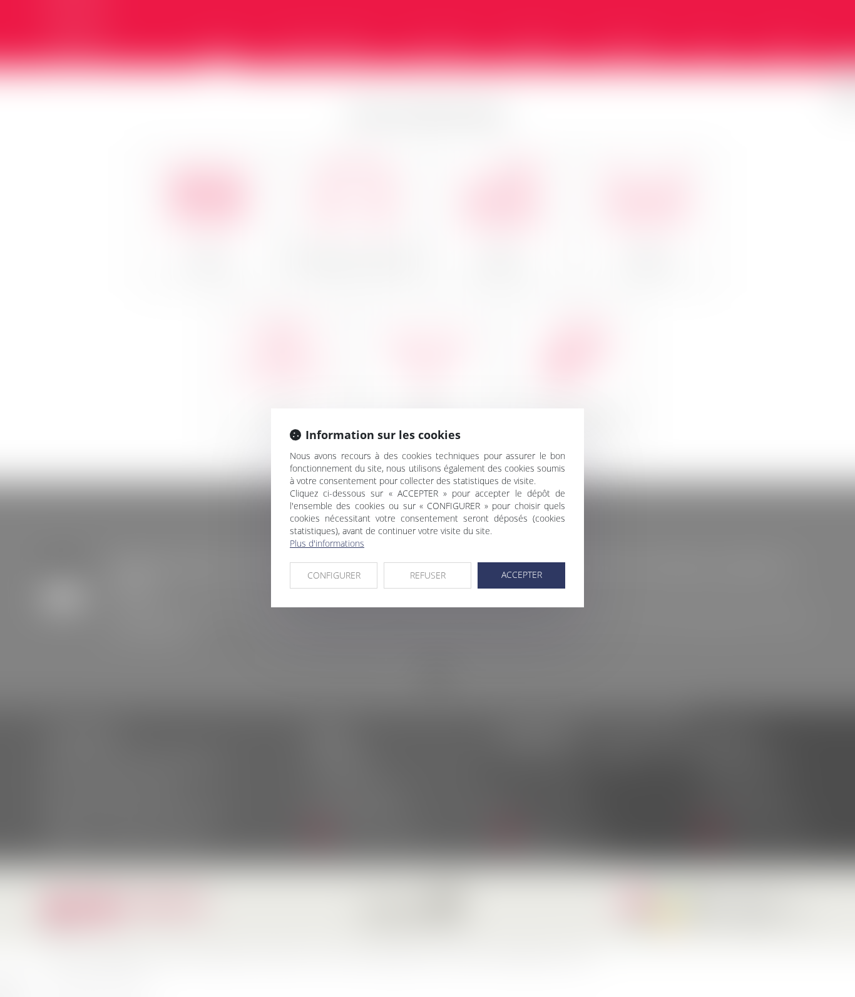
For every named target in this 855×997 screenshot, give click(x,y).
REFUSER (428, 575)
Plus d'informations (327, 543)
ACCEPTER (521, 574)
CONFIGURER (334, 575)
